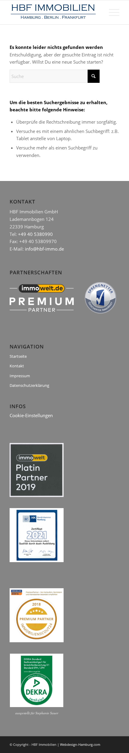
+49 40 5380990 (35, 234)
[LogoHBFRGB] (53, 12)
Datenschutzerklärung (29, 385)
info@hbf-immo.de (44, 249)
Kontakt (17, 366)
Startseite (18, 356)
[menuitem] (111, 12)
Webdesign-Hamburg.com (80, 744)
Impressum (20, 375)
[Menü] (111, 12)
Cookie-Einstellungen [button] (31, 415)
